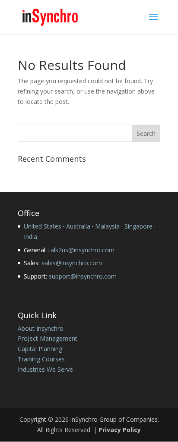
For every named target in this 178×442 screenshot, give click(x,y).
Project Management (47, 338)
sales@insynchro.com (71, 263)
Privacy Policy (120, 430)
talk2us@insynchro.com (81, 250)
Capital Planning (40, 349)
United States (42, 226)
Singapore (138, 226)
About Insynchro (41, 328)
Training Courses (41, 359)
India (30, 236)
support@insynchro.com (83, 276)
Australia (78, 226)
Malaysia (107, 226)
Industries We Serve (45, 369)
